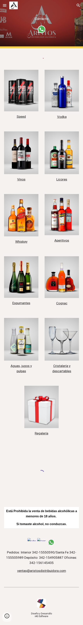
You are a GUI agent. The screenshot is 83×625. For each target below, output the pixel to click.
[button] (4, 5)
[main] (41, 19)
